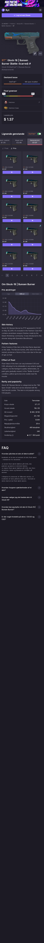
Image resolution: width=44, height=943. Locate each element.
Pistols (12, 23)
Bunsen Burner (29, 23)
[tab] (8, 294)
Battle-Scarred (6, 26)
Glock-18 (20, 23)
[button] (22, 102)
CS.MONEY (5, 23)
